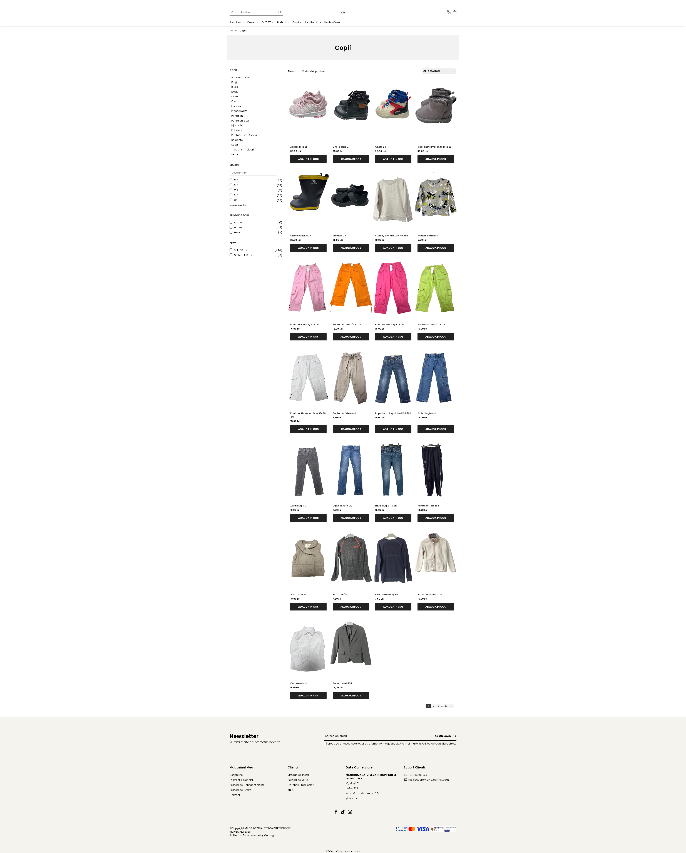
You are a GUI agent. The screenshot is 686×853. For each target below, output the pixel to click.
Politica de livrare (240, 790)
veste (234, 154)
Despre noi (236, 775)
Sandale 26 (339, 235)
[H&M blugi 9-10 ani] (393, 470)
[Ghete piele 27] (351, 111)
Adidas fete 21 (298, 147)
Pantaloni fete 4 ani (344, 413)
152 (236, 190)
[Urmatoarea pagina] (451, 706)
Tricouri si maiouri (242, 149)
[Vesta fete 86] (308, 559)
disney (238, 222)
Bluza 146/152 (341, 594)
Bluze (234, 87)
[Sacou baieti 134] (351, 647)
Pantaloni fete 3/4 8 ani (431, 324)
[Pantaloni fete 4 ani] (351, 377)
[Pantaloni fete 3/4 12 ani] (308, 289)
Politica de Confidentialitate (438, 743)
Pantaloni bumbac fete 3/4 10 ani (308, 415)
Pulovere (236, 130)
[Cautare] (280, 13)
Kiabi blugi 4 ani (426, 413)
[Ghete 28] (393, 111)
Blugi (234, 82)
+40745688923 (417, 775)
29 (446, 706)
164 (236, 180)
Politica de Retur (298, 780)
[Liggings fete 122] (351, 470)
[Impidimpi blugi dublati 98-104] (393, 377)
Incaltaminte (239, 111)
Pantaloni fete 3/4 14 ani (389, 324)
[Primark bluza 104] (435, 200)
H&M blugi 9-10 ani (386, 505)
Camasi (236, 96)
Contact (235, 795)
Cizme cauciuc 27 (300, 235)
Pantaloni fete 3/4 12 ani (304, 324)
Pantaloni (237, 116)
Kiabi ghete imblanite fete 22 (434, 147)
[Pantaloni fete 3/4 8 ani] (435, 289)
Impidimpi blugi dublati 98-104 (393, 413)
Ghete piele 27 (341, 147)
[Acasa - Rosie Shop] (343, 12)
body (234, 91)
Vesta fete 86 (298, 594)
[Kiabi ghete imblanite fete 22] (435, 111)
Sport (234, 145)
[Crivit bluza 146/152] (393, 559)
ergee (238, 227)
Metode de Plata (298, 775)
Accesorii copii (240, 77)
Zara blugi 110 (298, 505)
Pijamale (236, 125)
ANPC (291, 790)
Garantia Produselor (301, 785)
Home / (234, 30)
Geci (234, 101)
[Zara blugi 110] (308, 470)
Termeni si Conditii (241, 780)
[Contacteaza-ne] (449, 12)
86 (235, 200)
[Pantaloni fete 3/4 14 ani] (393, 289)
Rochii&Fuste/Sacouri (244, 135)
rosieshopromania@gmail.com (428, 780)
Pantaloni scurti (241, 120)
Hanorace (237, 106)
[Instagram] (350, 812)
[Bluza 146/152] (351, 559)
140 (236, 185)
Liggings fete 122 (342, 505)
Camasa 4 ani (298, 683)
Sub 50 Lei (240, 250)
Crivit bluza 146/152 (386, 594)
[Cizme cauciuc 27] (308, 200)
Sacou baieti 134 (342, 683)
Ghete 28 (380, 147)
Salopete (237, 140)
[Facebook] (336, 812)
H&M (237, 232)
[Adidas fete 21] (308, 111)
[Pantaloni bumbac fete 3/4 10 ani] (308, 377)
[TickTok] (343, 812)
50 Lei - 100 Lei (243, 255)
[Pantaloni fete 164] (435, 470)
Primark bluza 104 (427, 235)
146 (236, 195)
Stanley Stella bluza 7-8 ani (391, 235)
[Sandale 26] (351, 200)
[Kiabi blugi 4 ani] (435, 377)
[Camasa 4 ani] (308, 647)
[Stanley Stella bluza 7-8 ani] (393, 200)
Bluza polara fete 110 (429, 594)
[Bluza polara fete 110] (435, 559)
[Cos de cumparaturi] (454, 12)
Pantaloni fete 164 (428, 505)
